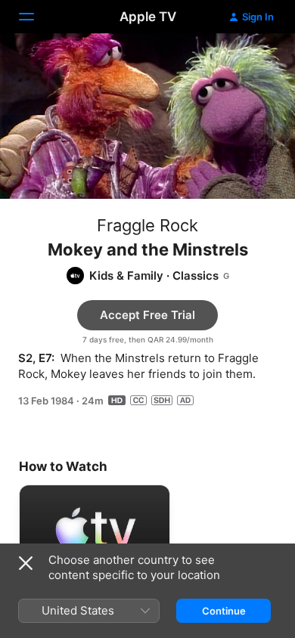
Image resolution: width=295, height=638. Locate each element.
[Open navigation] (35, 16)
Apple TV (148, 16)
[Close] (26, 563)
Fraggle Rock (147, 225)
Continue (224, 611)
